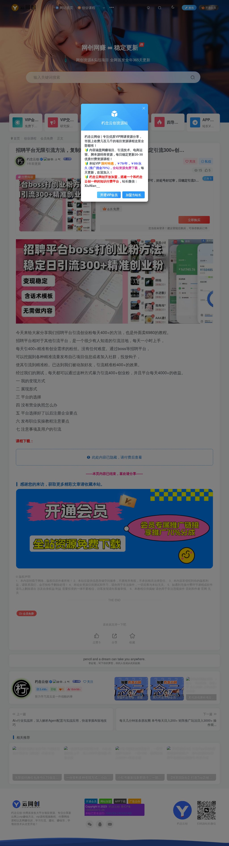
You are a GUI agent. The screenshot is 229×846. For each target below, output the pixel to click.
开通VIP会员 (109, 194)
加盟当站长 (133, 194)
